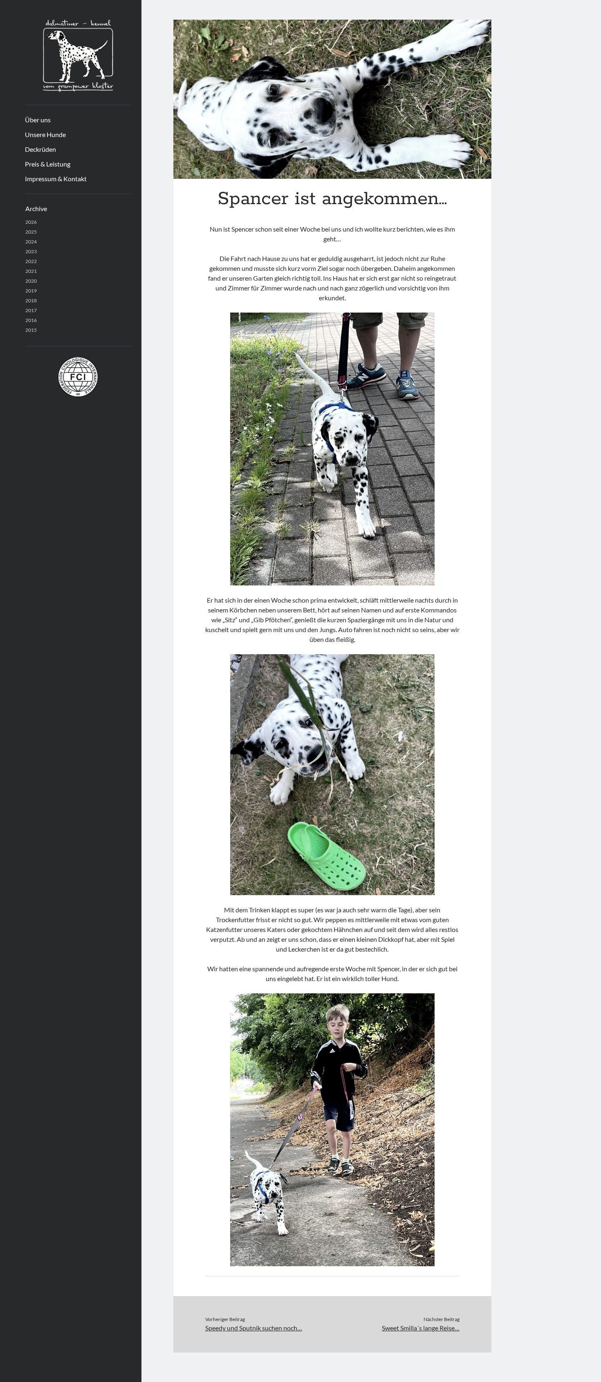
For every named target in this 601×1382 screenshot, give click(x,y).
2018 (31, 300)
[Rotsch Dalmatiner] (78, 89)
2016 (31, 320)
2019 (31, 291)
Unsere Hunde (45, 134)
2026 (31, 222)
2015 (31, 330)
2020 (31, 281)
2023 (31, 251)
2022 (31, 261)
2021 (31, 271)
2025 (31, 232)
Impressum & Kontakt (56, 178)
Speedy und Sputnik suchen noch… (253, 1328)
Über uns (38, 120)
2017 (31, 310)
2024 (31, 242)
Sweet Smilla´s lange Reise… (421, 1328)
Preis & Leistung (47, 164)
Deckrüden (40, 149)
